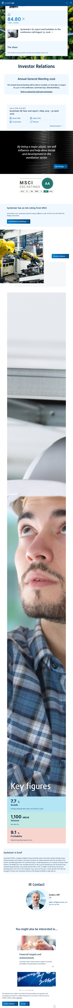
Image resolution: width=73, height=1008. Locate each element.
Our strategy (59, 166)
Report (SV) (37, 118)
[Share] (36, 18)
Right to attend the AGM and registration (36, 91)
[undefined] (8, 4)
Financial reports (55, 126)
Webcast (36, 122)
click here (19, 998)
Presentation (17, 122)
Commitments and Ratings (17, 221)
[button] (71, 2)
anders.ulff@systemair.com (58, 902)
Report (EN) (16, 118)
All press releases (59, 256)
